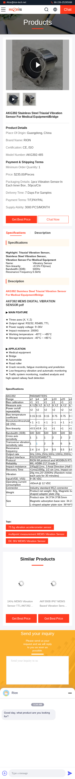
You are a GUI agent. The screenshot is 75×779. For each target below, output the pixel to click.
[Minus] (70, 693)
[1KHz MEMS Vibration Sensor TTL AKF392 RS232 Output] (21, 583)
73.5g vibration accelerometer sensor (29, 527)
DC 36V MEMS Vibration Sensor (27, 541)
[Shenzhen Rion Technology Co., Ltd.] (15, 9)
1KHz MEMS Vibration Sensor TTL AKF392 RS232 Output (20, 604)
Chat (68, 9)
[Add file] (4, 773)
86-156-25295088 (63, 2)
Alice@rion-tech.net (16, 2)
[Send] (70, 773)
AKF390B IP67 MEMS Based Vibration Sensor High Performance (53, 604)
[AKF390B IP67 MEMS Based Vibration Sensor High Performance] (53, 583)
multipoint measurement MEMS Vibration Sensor (36, 534)
